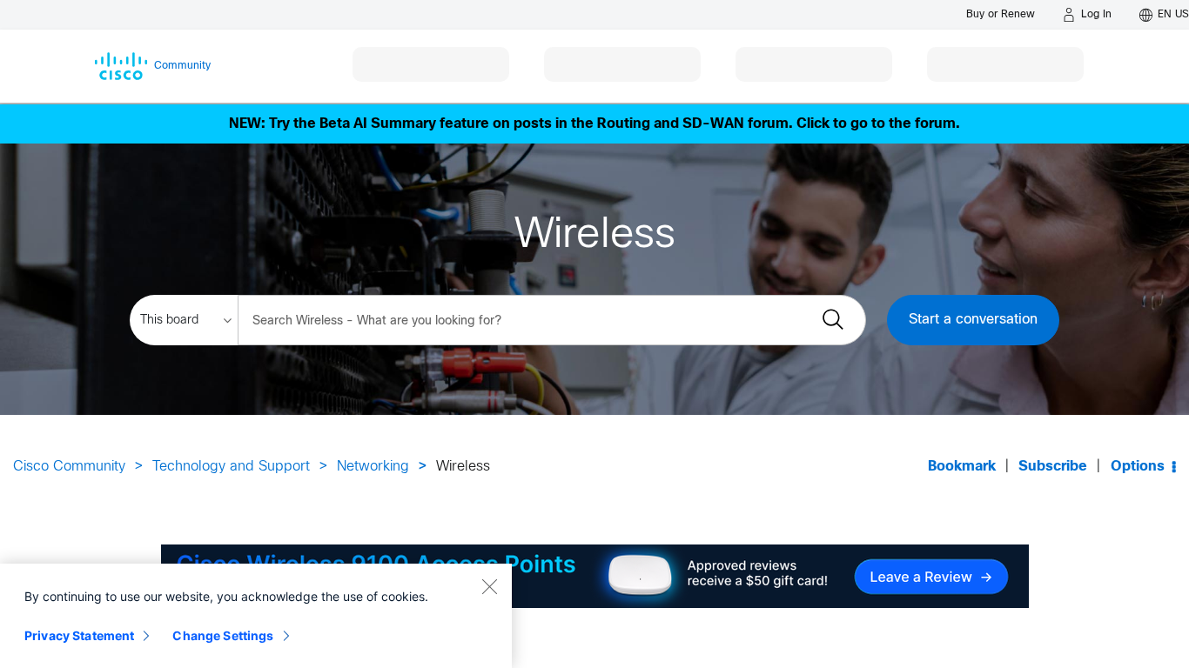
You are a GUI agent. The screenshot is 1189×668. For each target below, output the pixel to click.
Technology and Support (231, 466)
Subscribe (1052, 466)
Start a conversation (973, 319)
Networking (373, 466)
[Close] (489, 586)
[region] (256, 616)
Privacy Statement (79, 635)
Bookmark (962, 466)
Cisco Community (69, 466)
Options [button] (1138, 466)
